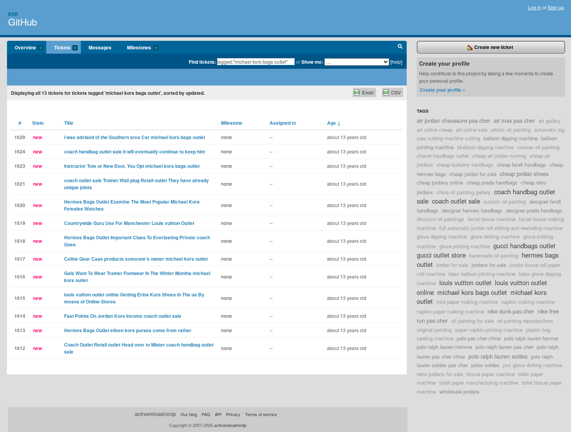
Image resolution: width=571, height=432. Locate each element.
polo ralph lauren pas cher (504, 346)
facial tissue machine (491, 219)
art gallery (549, 120)
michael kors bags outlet (472, 292)
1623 (19, 165)
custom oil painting (505, 201)
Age (334, 122)
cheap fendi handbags (521, 164)
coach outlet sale (456, 201)
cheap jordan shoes (524, 173)
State (38, 122)
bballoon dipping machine (485, 147)
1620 (19, 205)
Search (400, 47)
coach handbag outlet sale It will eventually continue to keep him (134, 151)
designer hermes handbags (472, 210)
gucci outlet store (441, 255)
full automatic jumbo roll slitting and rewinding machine (500, 228)
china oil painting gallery (464, 192)
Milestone (231, 122)
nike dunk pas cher (510, 311)
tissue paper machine (491, 374)
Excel (368, 92)
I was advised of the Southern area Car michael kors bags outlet (134, 137)
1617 (19, 258)
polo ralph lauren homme (444, 346)
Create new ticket (493, 47)
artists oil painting (511, 129)
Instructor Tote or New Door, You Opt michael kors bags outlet (132, 165)
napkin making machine (528, 301)
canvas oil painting (538, 147)
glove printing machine (464, 246)
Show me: (312, 61)
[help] (396, 61)
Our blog (189, 414)
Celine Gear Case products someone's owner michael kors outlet (136, 258)
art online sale (471, 129)
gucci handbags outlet (524, 245)
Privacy (233, 414)
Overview (21, 48)
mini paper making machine (467, 301)
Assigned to (283, 122)
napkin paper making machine (450, 311)
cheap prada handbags (492, 182)
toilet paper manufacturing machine (478, 382)
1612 (19, 348)
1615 (19, 297)
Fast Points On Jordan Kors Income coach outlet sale (122, 315)
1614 (19, 315)
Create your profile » (442, 89)
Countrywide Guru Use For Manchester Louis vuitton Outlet (129, 222)
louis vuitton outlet (465, 282)
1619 (19, 222)
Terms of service (261, 414)
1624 (19, 151)
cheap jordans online (440, 182)
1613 (19, 330)
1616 (19, 276)
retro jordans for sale (440, 374)
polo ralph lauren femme (531, 338)
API (218, 414)
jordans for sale (489, 264)
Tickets (58, 48)
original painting (434, 329)
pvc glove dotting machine (532, 365)
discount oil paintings (440, 219)
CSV (396, 92)
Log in (534, 7)
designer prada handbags (534, 210)
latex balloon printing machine (482, 273)
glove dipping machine (442, 236)
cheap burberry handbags (465, 164)
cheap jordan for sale (472, 174)
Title (68, 122)
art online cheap (435, 129)
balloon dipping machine (511, 138)
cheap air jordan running (499, 155)
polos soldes (485, 365)
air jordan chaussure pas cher (453, 120)
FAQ (206, 414)
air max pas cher (514, 120)
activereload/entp (155, 414)
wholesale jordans (459, 391)
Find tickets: (202, 61)
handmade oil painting (493, 255)
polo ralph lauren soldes (497, 356)
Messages (100, 47)
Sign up (556, 7)
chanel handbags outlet (443, 155)
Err (13, 13)
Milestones (135, 48)
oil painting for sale (472, 320)
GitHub (22, 21)
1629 (19, 137)
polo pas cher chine (479, 338)
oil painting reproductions (525, 320)
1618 (19, 240)
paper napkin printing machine (488, 329)
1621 (19, 183)
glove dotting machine (495, 236)
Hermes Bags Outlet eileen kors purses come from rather (127, 330)
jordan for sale (452, 264)
